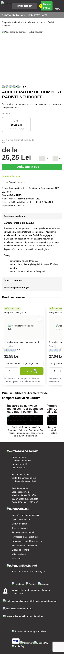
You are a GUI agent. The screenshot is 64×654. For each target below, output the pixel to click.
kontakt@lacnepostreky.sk (25, 478)
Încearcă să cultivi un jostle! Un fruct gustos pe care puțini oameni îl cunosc (25, 410)
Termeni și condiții (20, 528)
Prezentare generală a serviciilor (27, 541)
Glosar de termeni (20, 550)
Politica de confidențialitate (24, 545)
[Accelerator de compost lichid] (23, 327)
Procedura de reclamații (23, 532)
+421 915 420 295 (21, 474)
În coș (29, 371)
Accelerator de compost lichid (22, 342)
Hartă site (16, 558)
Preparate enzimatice (12, 22)
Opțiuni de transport (21, 519)
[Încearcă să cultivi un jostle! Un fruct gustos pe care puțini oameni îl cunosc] (25, 423)
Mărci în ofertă (19, 554)
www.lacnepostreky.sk (34, 571)
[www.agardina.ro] (18, 583)
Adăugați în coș (29, 166)
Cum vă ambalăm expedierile (25, 515)
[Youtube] (31, 583)
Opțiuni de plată (19, 524)
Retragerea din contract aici (25, 537)
